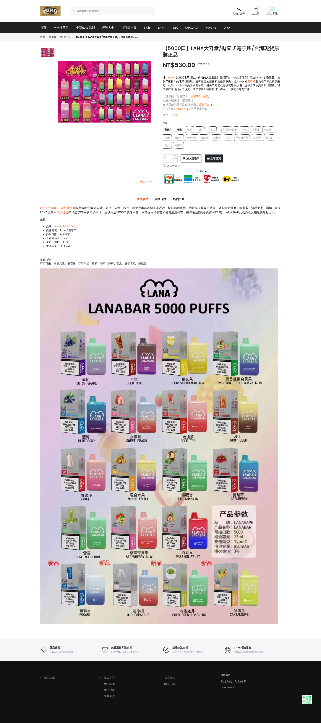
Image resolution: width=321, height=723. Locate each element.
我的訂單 (47, 678)
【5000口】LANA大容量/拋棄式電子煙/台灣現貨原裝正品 (106, 37)
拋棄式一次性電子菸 (60, 37)
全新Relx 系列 (85, 27)
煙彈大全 (108, 27)
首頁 (43, 27)
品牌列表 (107, 696)
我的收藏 (107, 690)
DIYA (226, 27)
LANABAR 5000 (65, 226)
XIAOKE (210, 27)
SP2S (147, 27)
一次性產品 (61, 27)
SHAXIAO (191, 27)
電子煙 (251, 81)
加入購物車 (192, 159)
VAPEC (186, 109)
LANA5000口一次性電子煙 (58, 208)
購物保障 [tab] (160, 199)
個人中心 (107, 678)
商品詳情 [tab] (143, 199)
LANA (162, 27)
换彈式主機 (128, 27)
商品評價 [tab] (178, 199)
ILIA (175, 27)
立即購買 (215, 159)
